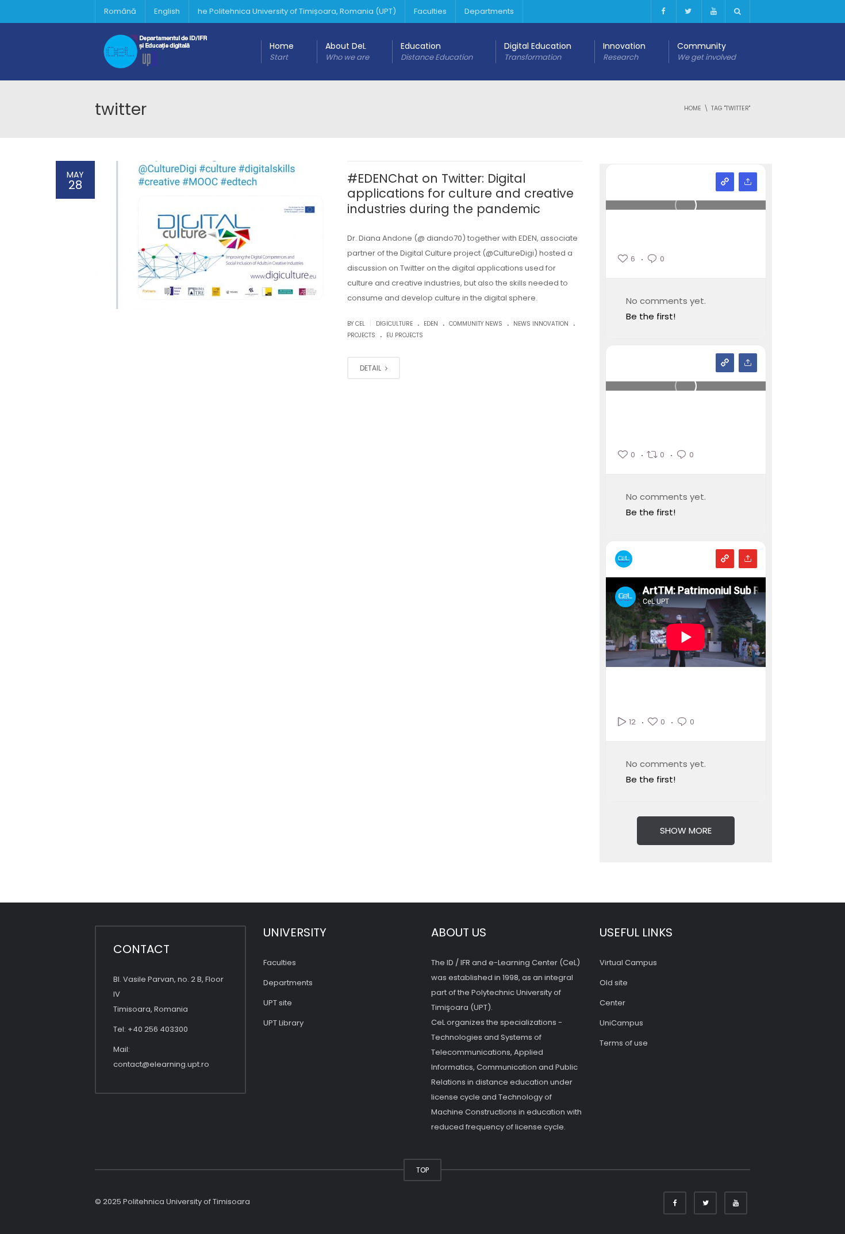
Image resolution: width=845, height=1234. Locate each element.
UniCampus (621, 1022)
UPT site (277, 1002)
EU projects (404, 335)
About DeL (347, 51)
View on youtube (725, 558)
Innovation (624, 51)
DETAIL (371, 368)
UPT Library (283, 1022)
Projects (361, 335)
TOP (422, 1170)
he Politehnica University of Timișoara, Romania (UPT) (297, 11)
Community (706, 51)
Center (612, 1002)
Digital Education (537, 51)
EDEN (431, 323)
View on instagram (725, 181)
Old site (614, 982)
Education (437, 51)
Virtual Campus (628, 962)
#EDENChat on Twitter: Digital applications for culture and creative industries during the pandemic (460, 193)
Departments (489, 11)
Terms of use (624, 1043)
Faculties (430, 11)
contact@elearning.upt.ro (161, 1064)
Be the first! (650, 316)
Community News (475, 323)
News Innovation (541, 323)
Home (282, 51)
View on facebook (725, 362)
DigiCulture (394, 323)
